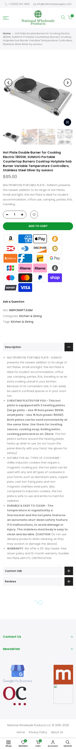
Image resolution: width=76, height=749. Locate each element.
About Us (57, 732)
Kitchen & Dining (30, 316)
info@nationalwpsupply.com (54, 4)
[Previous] (8, 83)
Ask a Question (13, 302)
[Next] (68, 83)
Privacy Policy (38, 732)
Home (7, 33)
